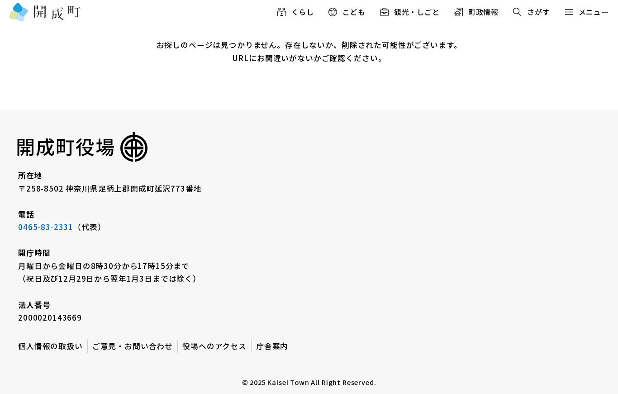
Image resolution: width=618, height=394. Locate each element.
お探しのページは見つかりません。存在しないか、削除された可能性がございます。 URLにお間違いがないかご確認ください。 (309, 51)
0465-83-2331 (45, 226)
